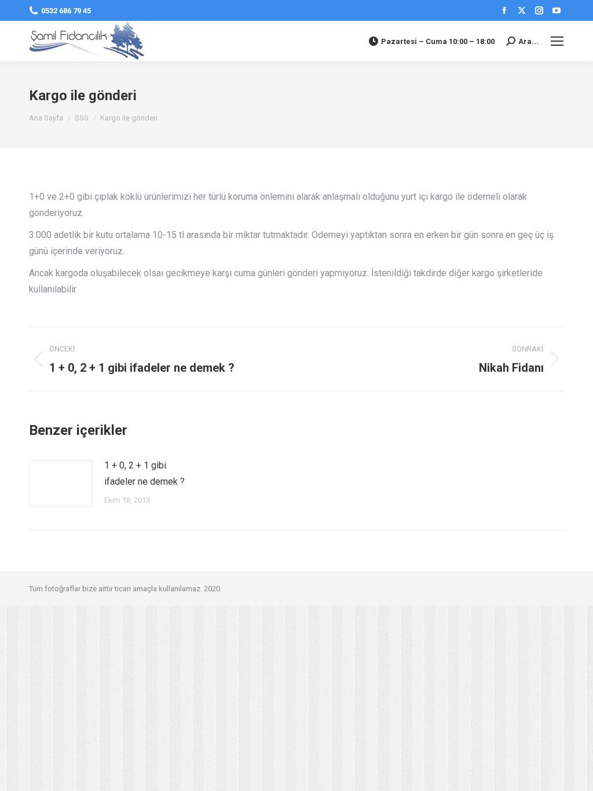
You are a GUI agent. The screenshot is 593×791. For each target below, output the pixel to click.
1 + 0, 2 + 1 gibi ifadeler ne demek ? (144, 473)
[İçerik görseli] (61, 483)
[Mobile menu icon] (557, 41)
